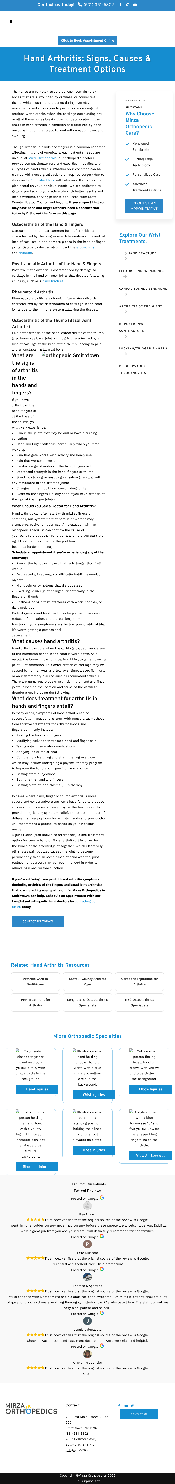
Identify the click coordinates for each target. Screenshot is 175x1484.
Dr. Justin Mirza (42, 180)
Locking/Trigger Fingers (143, 349)
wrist (92, 247)
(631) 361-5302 (98, 4)
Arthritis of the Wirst (140, 306)
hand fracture (52, 281)
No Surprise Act (87, 1481)
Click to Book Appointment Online (87, 40)
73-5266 (77, 1450)
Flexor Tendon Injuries (142, 271)
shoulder (25, 253)
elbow (81, 247)
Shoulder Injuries (37, 1167)
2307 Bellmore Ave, (81, 1439)
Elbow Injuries (151, 1089)
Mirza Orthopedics (42, 158)
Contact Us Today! (38, 921)
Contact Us (139, 1414)
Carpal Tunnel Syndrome (143, 289)
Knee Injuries (94, 1150)
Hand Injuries (37, 1089)
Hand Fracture (142, 253)
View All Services (150, 1155)
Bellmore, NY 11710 (80, 1445)
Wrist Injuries (94, 1095)
